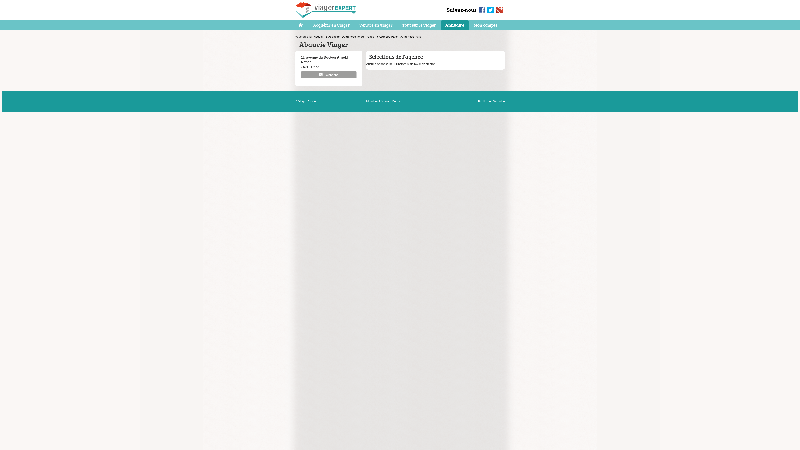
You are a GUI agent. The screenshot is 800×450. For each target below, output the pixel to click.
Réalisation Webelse (491, 101)
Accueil (318, 36)
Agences (334, 36)
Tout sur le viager (419, 25)
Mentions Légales (378, 101)
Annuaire (454, 25)
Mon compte (486, 25)
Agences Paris (388, 36)
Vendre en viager (376, 25)
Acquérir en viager (331, 25)
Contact (397, 101)
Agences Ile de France (359, 36)
